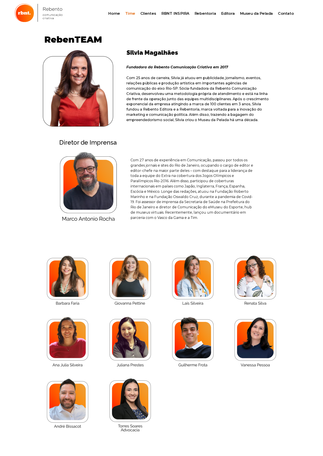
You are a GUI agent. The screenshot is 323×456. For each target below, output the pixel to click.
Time (130, 13)
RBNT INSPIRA (175, 13)
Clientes (148, 13)
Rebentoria (205, 13)
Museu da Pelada (256, 13)
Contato (286, 13)
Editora (228, 13)
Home (114, 13)
